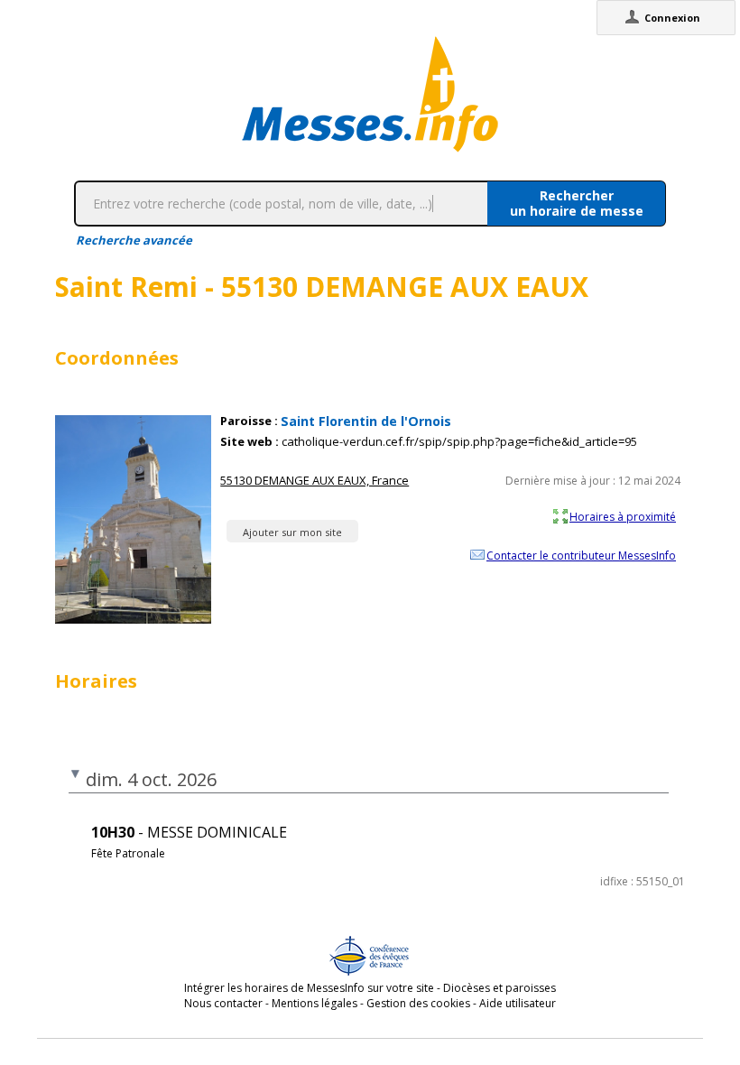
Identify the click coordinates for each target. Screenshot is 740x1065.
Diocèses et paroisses (499, 988)
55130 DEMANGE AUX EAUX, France (314, 480)
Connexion (672, 17)
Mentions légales (314, 1003)
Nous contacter (223, 1003)
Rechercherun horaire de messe (576, 203)
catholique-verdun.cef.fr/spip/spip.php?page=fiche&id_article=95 (459, 442)
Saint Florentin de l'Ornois (366, 421)
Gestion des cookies (418, 1003)
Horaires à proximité (622, 516)
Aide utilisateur (517, 1003)
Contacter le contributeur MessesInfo (581, 555)
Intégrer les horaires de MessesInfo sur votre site (309, 988)
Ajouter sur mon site (292, 532)
